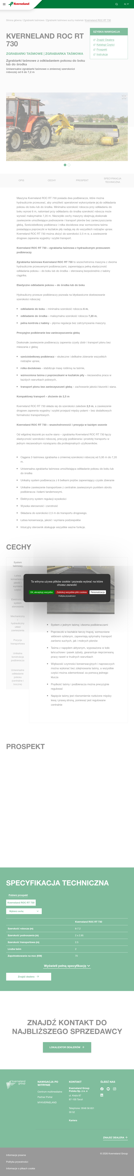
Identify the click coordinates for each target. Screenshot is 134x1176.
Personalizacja (98, 592)
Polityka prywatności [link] (67, 596)
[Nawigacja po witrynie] (4, 4)
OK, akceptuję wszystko (41, 592)
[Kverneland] (18, 4)
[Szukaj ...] (115, 14)
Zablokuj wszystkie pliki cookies (72, 592)
